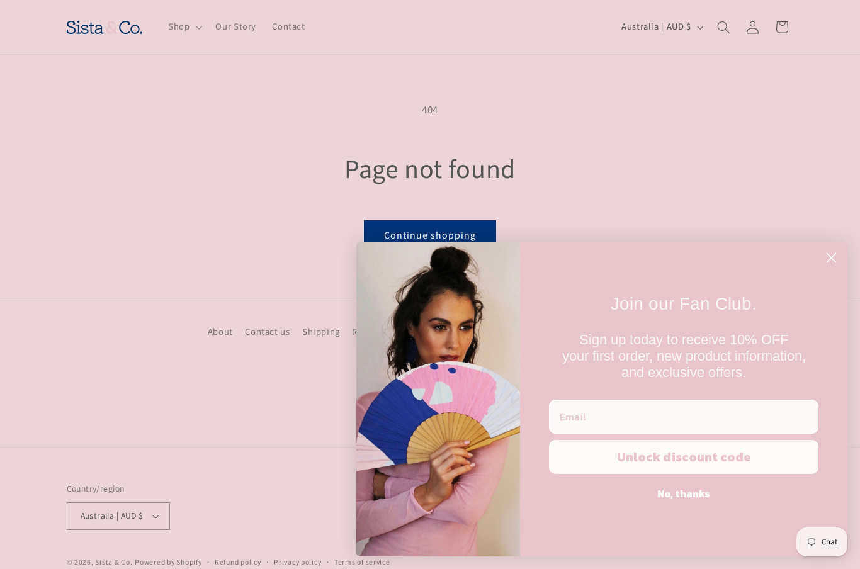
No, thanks (683, 493)
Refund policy (238, 562)
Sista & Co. (113, 562)
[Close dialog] (831, 258)
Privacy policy (297, 562)
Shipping (321, 332)
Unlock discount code (684, 457)
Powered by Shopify (168, 562)
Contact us (267, 332)
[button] (183, 27)
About (220, 332)
